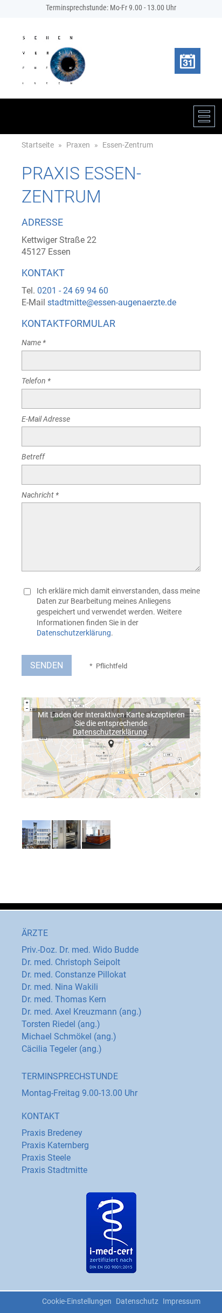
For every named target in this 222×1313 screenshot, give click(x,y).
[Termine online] (187, 61)
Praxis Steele (46, 1158)
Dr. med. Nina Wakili (60, 987)
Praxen (78, 145)
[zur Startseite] (54, 60)
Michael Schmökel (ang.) (69, 1036)
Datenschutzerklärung (74, 632)
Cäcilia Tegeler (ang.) (62, 1049)
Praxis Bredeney (52, 1133)
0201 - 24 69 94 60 (72, 290)
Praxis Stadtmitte (54, 1170)
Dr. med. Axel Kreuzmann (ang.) (82, 1012)
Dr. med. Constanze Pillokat (74, 974)
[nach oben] (21, 1298)
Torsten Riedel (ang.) (61, 1024)
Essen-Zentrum (127, 145)
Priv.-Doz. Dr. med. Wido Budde (80, 950)
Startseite (38, 145)
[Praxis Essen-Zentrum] (36, 834)
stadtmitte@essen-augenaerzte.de (111, 302)
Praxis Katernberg (55, 1145)
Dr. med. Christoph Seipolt (71, 962)
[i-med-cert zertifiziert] (111, 1232)
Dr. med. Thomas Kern (64, 999)
